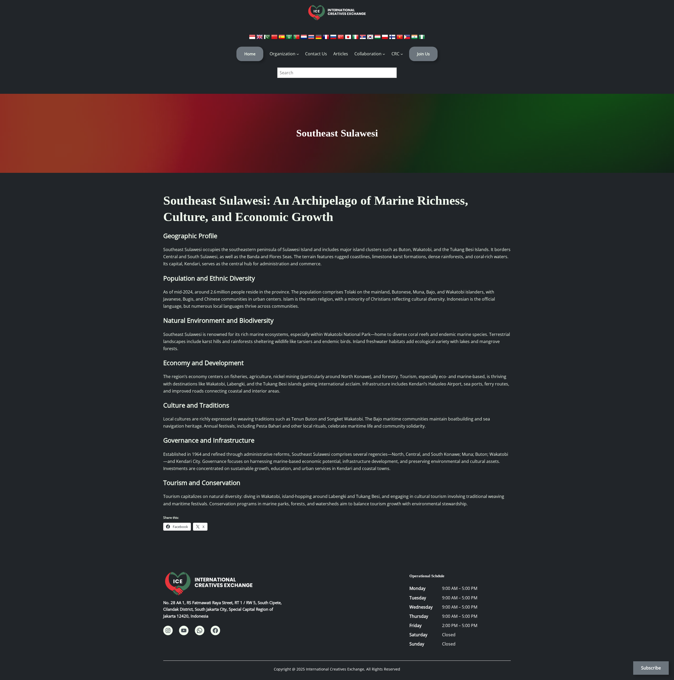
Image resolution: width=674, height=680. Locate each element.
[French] (326, 38)
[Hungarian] (378, 38)
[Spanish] (282, 38)
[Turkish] (341, 38)
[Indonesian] (252, 38)
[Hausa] (422, 38)
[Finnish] (393, 38)
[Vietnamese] (400, 38)
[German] (319, 38)
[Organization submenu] (297, 54)
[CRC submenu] (401, 54)
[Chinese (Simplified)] (275, 38)
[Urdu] (267, 38)
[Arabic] (289, 38)
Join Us (423, 53)
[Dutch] (304, 38)
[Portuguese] (297, 38)
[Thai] (311, 38)
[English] (260, 38)
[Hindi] (415, 38)
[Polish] (385, 38)
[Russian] (334, 38)
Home (249, 53)
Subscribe (651, 668)
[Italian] (356, 38)
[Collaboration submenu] (384, 54)
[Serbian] (363, 38)
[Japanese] (348, 38)
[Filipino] (407, 38)
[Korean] (370, 38)
